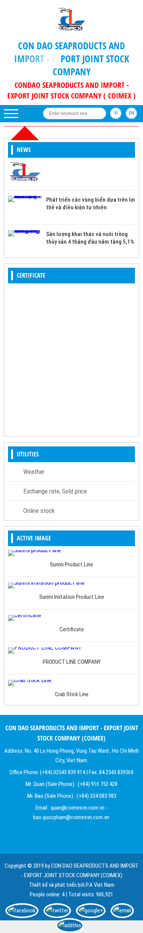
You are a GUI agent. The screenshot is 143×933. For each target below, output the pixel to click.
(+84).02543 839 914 (62, 772)
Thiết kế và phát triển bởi (57, 884)
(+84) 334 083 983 (96, 795)
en (131, 113)
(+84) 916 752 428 (97, 784)
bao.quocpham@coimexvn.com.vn (71, 817)
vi (116, 113)
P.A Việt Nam (100, 884)
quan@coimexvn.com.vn (77, 807)
